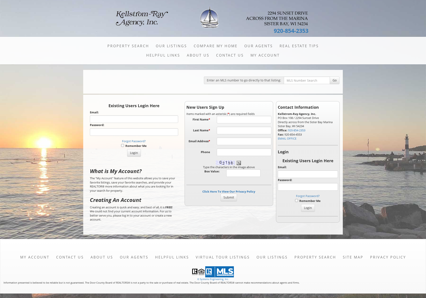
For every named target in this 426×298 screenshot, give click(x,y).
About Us (198, 55)
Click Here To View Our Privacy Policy (228, 191)
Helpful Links (163, 55)
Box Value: (212, 171)
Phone (205, 152)
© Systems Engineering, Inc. (213, 279)
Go (335, 80)
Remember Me (135, 146)
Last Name (201, 130)
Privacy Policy (388, 257)
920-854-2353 (296, 130)
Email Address (199, 141)
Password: (97, 125)
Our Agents (258, 45)
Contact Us (230, 55)
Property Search (128, 45)
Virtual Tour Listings (223, 257)
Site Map (353, 257)
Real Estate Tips (299, 45)
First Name (201, 119)
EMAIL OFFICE (287, 138)
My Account (265, 55)
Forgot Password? (134, 141)
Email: (94, 112)
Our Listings (171, 45)
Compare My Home (216, 45)
